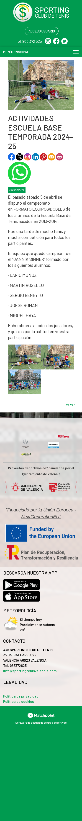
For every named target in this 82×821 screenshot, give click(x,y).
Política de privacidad (20, 696)
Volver (70, 404)
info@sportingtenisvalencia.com (30, 671)
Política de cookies (18, 701)
